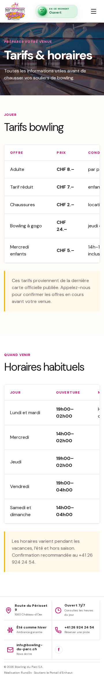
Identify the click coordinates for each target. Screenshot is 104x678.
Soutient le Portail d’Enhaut (53, 673)
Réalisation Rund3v (18, 673)
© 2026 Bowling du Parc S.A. (23, 667)
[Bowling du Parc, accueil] (15, 11)
